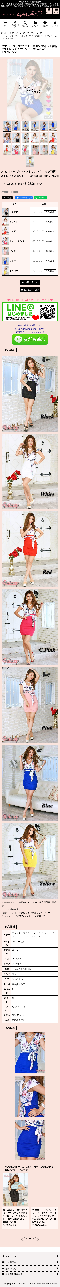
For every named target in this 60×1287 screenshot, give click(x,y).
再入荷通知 (50, 212)
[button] (25, 24)
